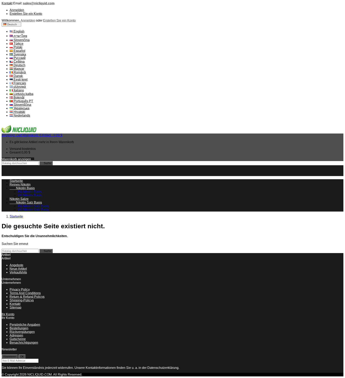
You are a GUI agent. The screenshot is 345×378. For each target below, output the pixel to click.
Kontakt (7, 3)
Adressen (16, 335)
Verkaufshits (18, 272)
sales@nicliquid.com (39, 3)
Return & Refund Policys (27, 296)
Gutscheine (18, 339)
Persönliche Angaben (25, 324)
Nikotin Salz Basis (26, 202)
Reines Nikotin (20, 184)
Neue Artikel (18, 268)
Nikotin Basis (22, 188)
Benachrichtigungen (24, 342)
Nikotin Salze (19, 199)
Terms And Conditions (25, 293)
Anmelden (17, 10)
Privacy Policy (20, 289)
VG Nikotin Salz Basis (33, 209)
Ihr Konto (8, 314)
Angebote (16, 265)
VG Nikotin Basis (30, 195)
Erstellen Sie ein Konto (26, 13)
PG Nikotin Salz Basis (33, 206)
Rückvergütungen (22, 331)
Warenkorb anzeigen (18, 159)
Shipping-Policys (22, 300)
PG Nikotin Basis (30, 191)
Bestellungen (19, 328)
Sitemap (15, 307)
